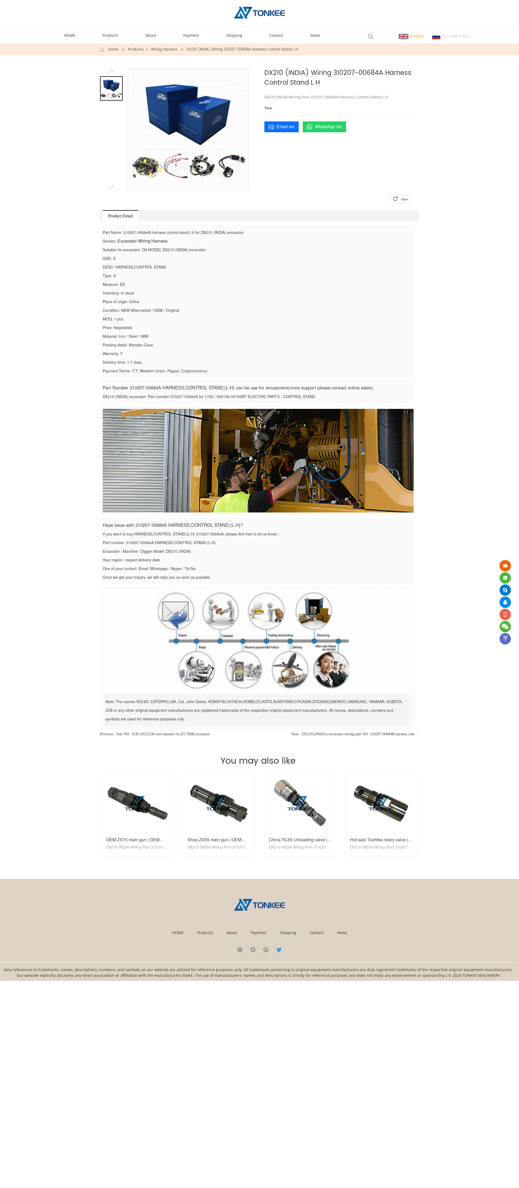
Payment (259, 932)
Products (136, 49)
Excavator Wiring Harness (143, 241)
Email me (286, 126)
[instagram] (266, 949)
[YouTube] (253, 949)
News (342, 932)
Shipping (288, 932)
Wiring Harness (164, 49)
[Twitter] (279, 949)
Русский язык (454, 36)
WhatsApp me (328, 126)
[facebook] (240, 949)
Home (113, 49)
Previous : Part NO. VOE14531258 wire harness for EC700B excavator (155, 734)
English (416, 36)
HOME (178, 932)
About (232, 932)
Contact (317, 932)
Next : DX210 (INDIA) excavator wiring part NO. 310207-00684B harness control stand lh (355, 734)
